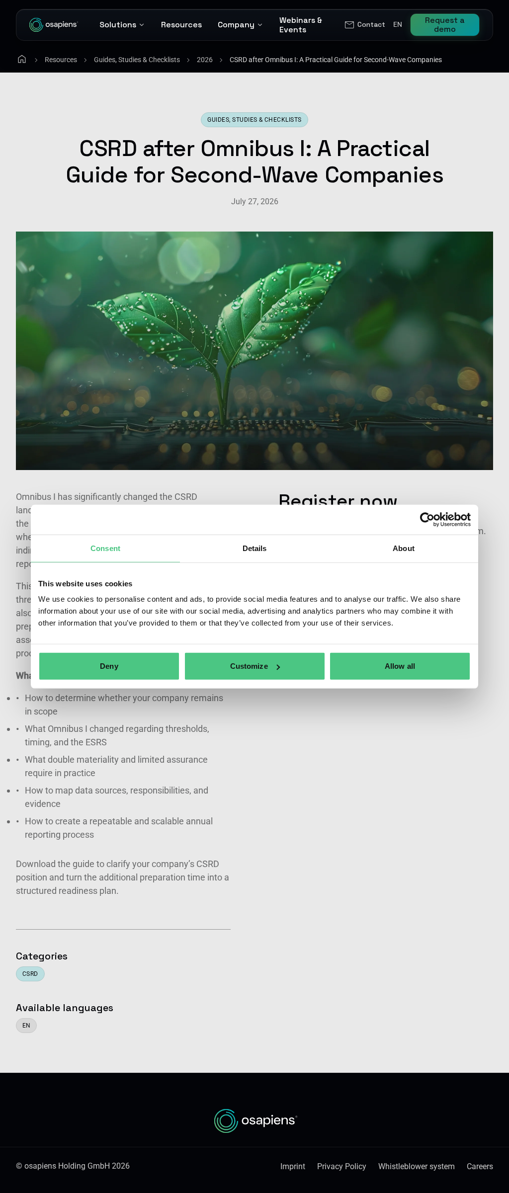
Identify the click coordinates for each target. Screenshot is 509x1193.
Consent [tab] (105, 548)
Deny (109, 666)
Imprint (292, 1166)
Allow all (400, 666)
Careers (480, 1166)
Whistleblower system (416, 1166)
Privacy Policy (341, 1166)
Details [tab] (255, 548)
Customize (249, 666)
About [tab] (404, 548)
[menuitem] (364, 25)
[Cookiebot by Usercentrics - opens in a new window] (427, 519)
